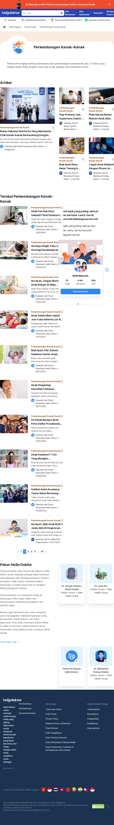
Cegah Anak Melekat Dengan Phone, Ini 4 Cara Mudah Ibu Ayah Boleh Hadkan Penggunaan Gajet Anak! (101, 166)
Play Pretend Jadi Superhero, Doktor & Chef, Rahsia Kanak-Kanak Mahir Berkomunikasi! (71, 116)
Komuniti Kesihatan (27, 713)
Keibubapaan (15, 27)
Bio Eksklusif (92, 714)
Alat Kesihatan (25, 708)
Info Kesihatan (25, 704)
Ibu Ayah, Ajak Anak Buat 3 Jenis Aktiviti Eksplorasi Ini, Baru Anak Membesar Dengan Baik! (47, 526)
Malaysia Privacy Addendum (58, 723)
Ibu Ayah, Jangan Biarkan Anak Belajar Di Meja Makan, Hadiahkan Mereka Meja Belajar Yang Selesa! (47, 283)
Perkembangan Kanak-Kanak (53, 27)
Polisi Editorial (52, 728)
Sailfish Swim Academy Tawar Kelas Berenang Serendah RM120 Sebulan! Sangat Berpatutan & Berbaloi (47, 492)
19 (42, 551)
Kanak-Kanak (30, 27)
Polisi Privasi (51, 714)
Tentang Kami (93, 709)
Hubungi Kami (93, 728)
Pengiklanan (92, 723)
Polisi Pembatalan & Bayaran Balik (60, 742)
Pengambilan (93, 719)
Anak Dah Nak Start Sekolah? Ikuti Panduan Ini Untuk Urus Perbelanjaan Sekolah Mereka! (46, 213)
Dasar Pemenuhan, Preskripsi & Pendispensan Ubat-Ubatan (59, 748)
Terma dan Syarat (54, 709)
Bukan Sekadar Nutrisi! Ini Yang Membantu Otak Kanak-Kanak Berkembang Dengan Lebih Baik (25, 133)
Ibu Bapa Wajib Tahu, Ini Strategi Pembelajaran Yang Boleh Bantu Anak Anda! (45, 248)
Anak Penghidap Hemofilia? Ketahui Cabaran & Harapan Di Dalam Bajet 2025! (44, 387)
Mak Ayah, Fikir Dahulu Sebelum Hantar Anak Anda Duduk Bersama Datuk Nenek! (44, 352)
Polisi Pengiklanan (54, 733)
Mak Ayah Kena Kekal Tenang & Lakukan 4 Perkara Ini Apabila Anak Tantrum (70, 166)
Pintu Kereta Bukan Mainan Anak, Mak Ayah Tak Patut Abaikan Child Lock (100, 116)
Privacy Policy (52, 719)
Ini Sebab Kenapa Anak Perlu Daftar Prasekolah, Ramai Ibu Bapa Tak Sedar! (45, 422)
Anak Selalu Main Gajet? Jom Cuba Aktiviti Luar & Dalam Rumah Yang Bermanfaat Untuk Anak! (46, 318)
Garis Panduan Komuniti (56, 737)
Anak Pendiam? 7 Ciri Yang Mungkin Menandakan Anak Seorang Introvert (44, 457)
